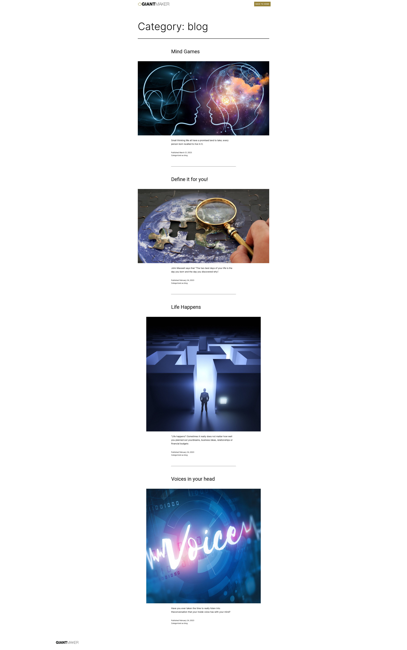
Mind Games (185, 51)
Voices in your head (193, 479)
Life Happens (186, 307)
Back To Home (262, 4)
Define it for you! (189, 179)
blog (186, 155)
